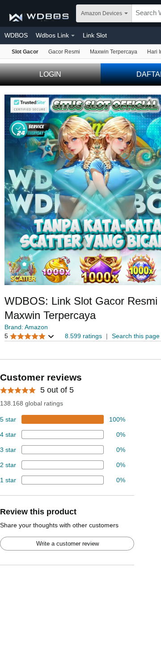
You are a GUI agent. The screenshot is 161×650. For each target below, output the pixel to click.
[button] (29, 336)
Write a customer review (67, 543)
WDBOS (16, 35)
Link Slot (95, 35)
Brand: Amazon (26, 327)
